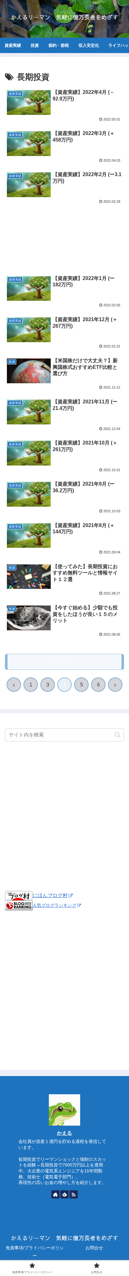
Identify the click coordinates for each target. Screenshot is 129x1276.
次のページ (64, 661)
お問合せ (94, 1247)
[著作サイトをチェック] (55, 1194)
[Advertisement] (64, 229)
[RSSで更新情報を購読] (74, 1194)
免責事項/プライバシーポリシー (35, 1251)
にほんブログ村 (50, 895)
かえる (64, 1133)
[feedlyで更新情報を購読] (64, 1194)
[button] (117, 734)
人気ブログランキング (54, 905)
